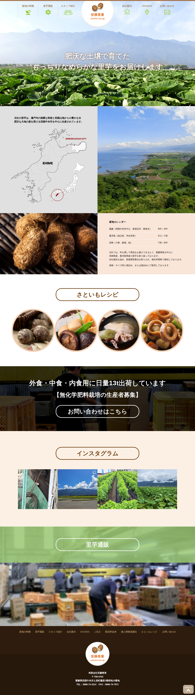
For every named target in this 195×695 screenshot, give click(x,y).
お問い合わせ (167, 6)
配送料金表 (110, 632)
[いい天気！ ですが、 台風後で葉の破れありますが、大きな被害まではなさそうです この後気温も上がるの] (78, 489)
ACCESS (147, 6)
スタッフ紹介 (68, 6)
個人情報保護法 (129, 632)
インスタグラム (97, 453)
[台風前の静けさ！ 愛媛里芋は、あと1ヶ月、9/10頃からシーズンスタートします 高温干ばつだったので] (157, 489)
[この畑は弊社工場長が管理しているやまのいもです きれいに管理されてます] (117, 489)
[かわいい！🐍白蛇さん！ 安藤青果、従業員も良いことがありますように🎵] (38, 489)
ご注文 (97, 632)
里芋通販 (48, 6)
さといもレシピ (97, 294)
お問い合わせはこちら (97, 411)
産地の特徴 (28, 6)
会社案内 (127, 6)
